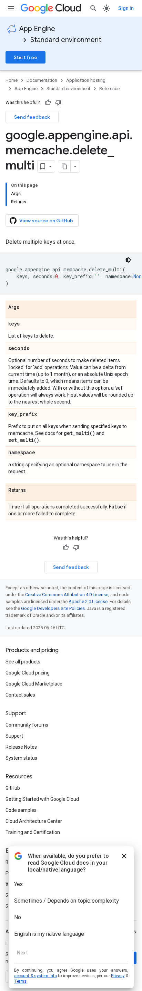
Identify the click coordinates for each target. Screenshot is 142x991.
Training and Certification (33, 832)
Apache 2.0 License (88, 601)
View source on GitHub (46, 220)
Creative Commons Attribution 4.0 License (66, 594)
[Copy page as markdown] (64, 166)
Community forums (27, 725)
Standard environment (65, 40)
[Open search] (93, 8)
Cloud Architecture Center (34, 821)
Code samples (21, 810)
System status (21, 758)
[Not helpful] (58, 102)
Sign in (126, 8)
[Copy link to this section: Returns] (33, 490)
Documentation (42, 80)
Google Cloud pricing (28, 673)
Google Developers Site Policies (53, 608)
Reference (109, 88)
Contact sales (20, 695)
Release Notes (21, 747)
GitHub (13, 788)
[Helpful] (48, 102)
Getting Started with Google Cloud (42, 799)
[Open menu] (11, 8)
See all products (23, 661)
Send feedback (32, 117)
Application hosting (85, 80)
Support (14, 736)
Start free (25, 57)
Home (12, 80)
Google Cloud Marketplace (34, 684)
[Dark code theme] (128, 259)
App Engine (37, 29)
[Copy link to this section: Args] (26, 307)
